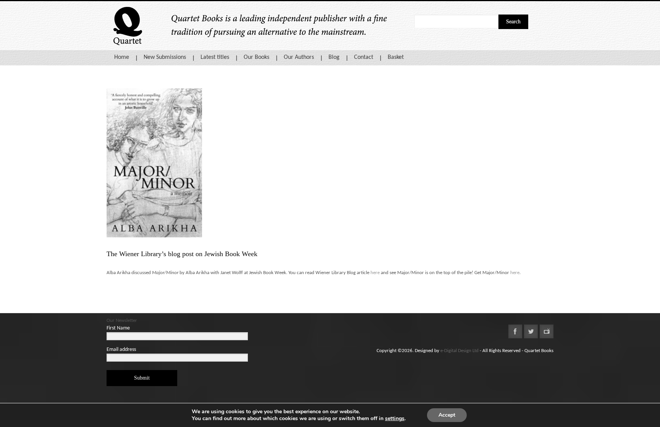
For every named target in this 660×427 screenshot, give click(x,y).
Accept (446, 415)
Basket (396, 57)
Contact (363, 57)
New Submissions (165, 57)
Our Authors (299, 57)
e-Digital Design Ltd (459, 350)
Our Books (256, 57)
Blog (334, 57)
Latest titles (215, 57)
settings (394, 418)
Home (121, 57)
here (375, 272)
